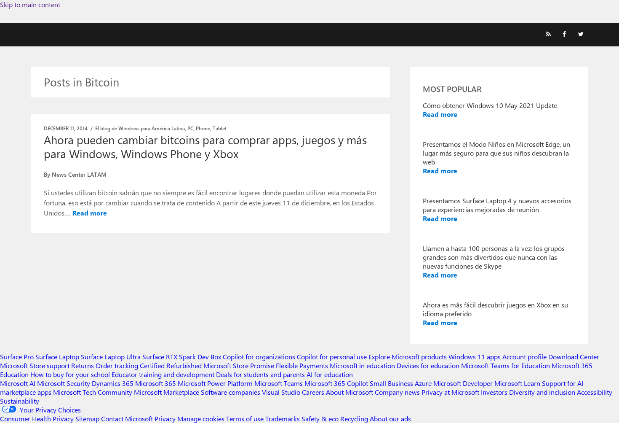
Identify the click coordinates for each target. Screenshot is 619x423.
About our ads (390, 418)
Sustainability (19, 400)
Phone (203, 128)
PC (190, 128)
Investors (494, 392)
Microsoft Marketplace (166, 392)
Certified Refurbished (171, 365)
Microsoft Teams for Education (505, 365)
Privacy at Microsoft (450, 392)
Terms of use (245, 418)
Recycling (354, 418)
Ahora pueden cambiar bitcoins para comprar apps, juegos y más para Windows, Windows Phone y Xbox (205, 146)
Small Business (391, 383)
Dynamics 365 (112, 383)
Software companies (230, 392)
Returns (82, 365)
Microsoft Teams (278, 383)
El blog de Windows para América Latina (140, 128)
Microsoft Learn (517, 383)
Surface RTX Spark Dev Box (181, 356)
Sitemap (87, 418)
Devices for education (428, 365)
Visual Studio (281, 392)
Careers (313, 392)
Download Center (573, 356)
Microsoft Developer (463, 383)
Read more (89, 212)
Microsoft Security (63, 383)
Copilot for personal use (332, 356)
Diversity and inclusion (542, 392)
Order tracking (117, 365)
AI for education (330, 374)
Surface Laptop (57, 356)
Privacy (166, 418)
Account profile (524, 356)
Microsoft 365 (155, 383)
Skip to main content (30, 4)
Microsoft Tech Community (92, 392)
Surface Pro (17, 356)
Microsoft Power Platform (215, 383)
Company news (397, 392)
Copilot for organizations (259, 356)
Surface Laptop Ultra (111, 356)
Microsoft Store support (34, 365)
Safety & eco (320, 418)
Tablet (220, 128)
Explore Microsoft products (407, 356)
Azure (423, 383)
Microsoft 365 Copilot (336, 383)
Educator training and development (163, 374)
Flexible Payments (302, 365)
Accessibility (594, 392)
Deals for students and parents (260, 374)
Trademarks (282, 418)
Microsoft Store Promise (238, 365)
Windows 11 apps (474, 356)
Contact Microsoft (127, 418)
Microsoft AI (17, 383)
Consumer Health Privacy (37, 418)
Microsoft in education (362, 365)
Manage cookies (200, 418)
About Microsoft (349, 392)
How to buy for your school (70, 374)
